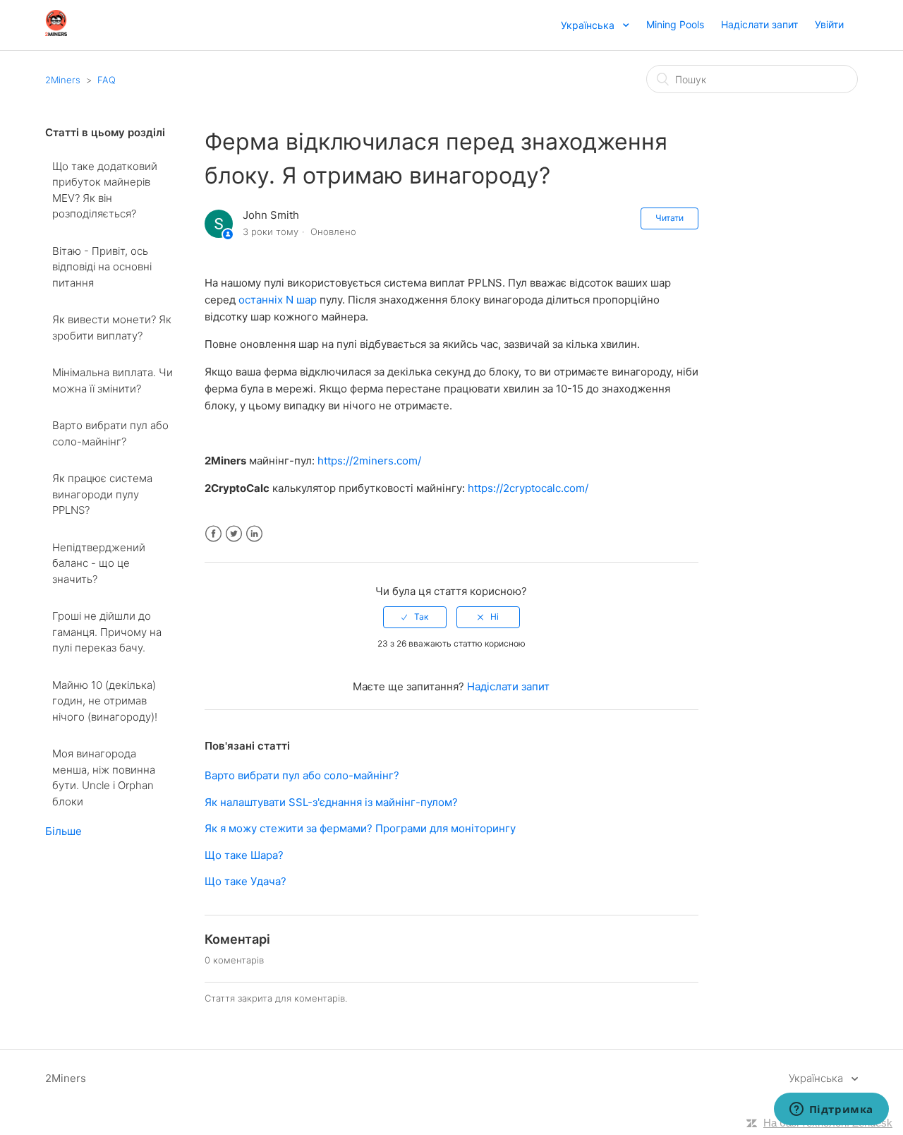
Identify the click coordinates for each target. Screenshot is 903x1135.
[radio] (415, 616)
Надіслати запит (759, 24)
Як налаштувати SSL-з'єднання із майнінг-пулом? (331, 802)
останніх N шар (277, 299)
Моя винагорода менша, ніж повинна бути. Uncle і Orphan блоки (103, 777)
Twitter (234, 534)
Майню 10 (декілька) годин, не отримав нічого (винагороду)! (104, 700)
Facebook (213, 534)
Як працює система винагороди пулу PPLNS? (102, 494)
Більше (63, 831)
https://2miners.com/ (369, 460)
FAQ (106, 79)
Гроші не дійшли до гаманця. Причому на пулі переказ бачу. (107, 631)
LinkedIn (254, 534)
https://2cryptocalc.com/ (528, 488)
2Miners (62, 79)
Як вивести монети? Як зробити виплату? (111, 327)
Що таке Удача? (245, 881)
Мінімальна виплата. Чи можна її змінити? (112, 380)
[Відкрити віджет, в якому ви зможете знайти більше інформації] (831, 1110)
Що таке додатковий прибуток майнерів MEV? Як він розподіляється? (104, 190)
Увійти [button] (829, 24)
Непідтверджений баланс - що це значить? (98, 563)
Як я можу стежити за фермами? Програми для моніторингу (360, 828)
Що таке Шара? (244, 855)
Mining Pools (675, 24)
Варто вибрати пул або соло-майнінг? (110, 433)
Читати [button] (669, 217)
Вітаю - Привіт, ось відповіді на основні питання (102, 266)
